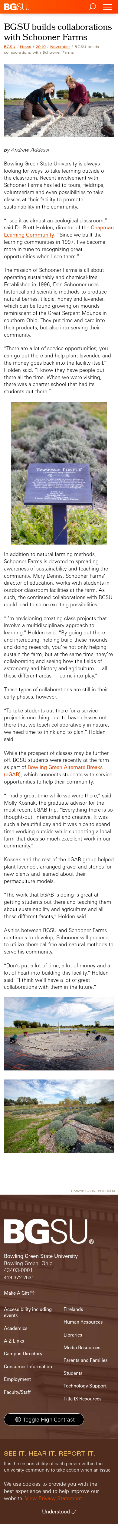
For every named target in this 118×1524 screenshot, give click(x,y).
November (60, 47)
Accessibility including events (28, 1312)
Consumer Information (28, 1366)
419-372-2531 (19, 1277)
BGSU (10, 47)
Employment (17, 1379)
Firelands (73, 1309)
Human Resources (83, 1322)
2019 (41, 47)
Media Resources (82, 1347)
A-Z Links (14, 1341)
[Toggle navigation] (107, 7)
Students (73, 1373)
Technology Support (85, 1386)
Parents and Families (86, 1360)
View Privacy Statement (53, 1498)
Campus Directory (23, 1353)
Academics (16, 1328)
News (25, 47)
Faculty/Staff (17, 1392)
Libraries (73, 1335)
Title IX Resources (83, 1399)
